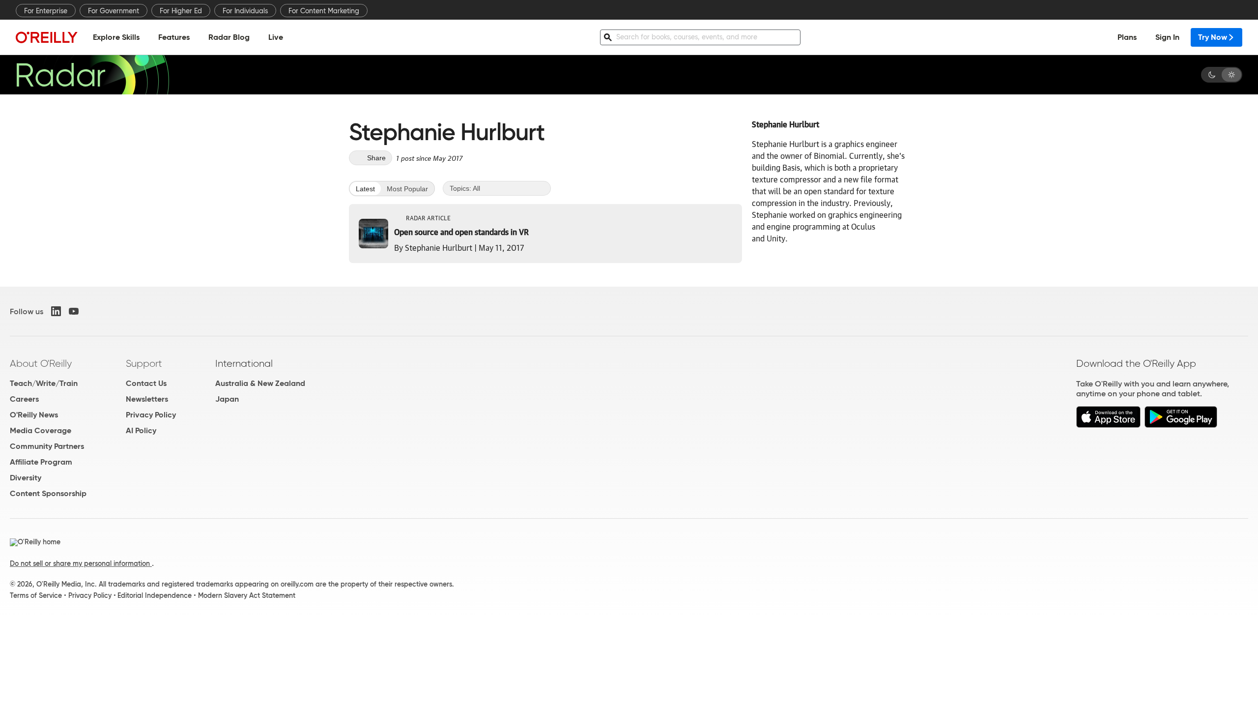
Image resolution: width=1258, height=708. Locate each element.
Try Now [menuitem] (1212, 37)
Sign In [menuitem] (1167, 37)
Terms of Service (36, 595)
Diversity (25, 477)
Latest (365, 189)
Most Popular (407, 189)
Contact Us (146, 383)
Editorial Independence (154, 595)
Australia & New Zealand (260, 383)
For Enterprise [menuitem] (45, 10)
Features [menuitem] (174, 37)
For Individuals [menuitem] (245, 10)
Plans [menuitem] (1127, 37)
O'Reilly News (34, 415)
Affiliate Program (41, 462)
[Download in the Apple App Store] (1108, 425)
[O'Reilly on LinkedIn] (56, 311)
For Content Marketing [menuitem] (323, 10)
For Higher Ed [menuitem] (181, 10)
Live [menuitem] (275, 37)
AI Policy (141, 430)
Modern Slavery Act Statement (246, 595)
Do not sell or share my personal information (81, 563)
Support (144, 363)
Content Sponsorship (48, 493)
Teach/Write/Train (44, 383)
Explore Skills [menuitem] (116, 37)
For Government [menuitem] (113, 10)
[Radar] (92, 74)
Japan (227, 399)
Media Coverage (40, 430)
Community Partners (47, 446)
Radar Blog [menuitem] (229, 37)
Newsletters (147, 399)
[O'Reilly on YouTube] (74, 311)
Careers (24, 399)
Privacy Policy (151, 415)
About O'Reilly (41, 363)
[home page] (47, 37)
